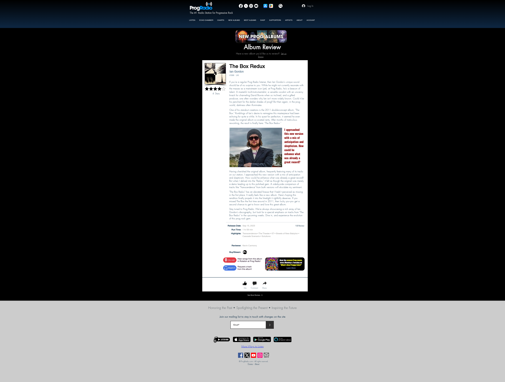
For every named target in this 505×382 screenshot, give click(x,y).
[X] (246, 6)
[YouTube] (256, 6)
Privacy (250, 364)
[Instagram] (251, 6)
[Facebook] (241, 6)
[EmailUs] (266, 355)
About (257, 364)
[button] (280, 6)
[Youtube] (253, 355)
